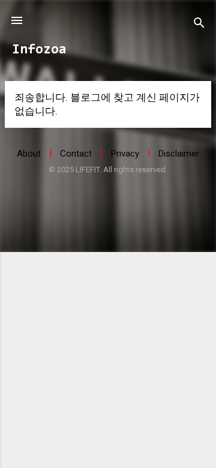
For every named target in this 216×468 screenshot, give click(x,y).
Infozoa (39, 50)
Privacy (125, 153)
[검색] (199, 24)
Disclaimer (178, 153)
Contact (76, 153)
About (29, 153)
